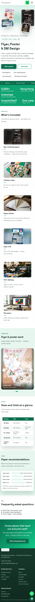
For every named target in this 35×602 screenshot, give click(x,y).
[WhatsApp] (27, 2)
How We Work (23, 574)
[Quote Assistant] (32, 599)
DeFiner (3, 591)
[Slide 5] (20, 391)
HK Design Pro (5, 36)
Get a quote (8, 66)
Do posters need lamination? (12, 512)
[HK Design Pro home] (5, 550)
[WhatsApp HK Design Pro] (32, 593)
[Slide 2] (14, 391)
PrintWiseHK (4, 596)
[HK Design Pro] (6, 2)
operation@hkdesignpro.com (9, 563)
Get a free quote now (17, 541)
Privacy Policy (23, 581)
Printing (3, 574)
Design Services (14, 36)
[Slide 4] (18, 391)
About (20, 572)
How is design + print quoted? (12, 514)
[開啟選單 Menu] (32, 2)
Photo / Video (5, 577)
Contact (21, 579)
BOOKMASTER (5, 594)
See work (24, 66)
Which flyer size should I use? (12, 510)
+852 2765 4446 (6, 561)
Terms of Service (23, 584)
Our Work (4, 579)
